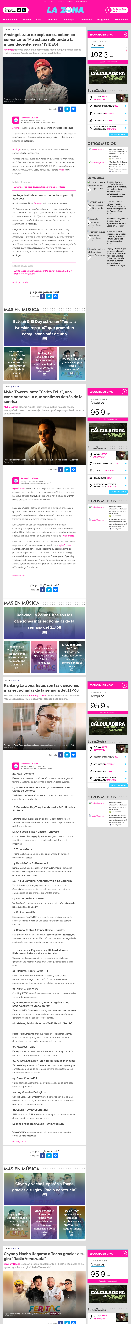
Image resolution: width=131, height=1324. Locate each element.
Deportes (52, 19)
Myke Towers (11, 407)
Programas (103, 19)
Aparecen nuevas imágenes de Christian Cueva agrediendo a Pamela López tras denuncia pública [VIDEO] (116, 237)
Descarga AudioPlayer (65, 2)
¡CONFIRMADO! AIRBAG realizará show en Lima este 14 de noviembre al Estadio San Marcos (118, 523)
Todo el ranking (118, 134)
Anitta (61, 170)
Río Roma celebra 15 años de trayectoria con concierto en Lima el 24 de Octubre (118, 152)
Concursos (86, 19)
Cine (38, 19)
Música (27, 19)
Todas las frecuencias (107, 62)
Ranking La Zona (20, 1141)
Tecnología (68, 19)
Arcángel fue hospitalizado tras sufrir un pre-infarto (39, 187)
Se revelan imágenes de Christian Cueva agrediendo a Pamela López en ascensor (117, 222)
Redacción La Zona (29, 118)
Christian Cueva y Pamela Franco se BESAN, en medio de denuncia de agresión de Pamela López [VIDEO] (116, 207)
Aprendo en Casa (48, 2)
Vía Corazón (116, 158)
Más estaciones (81, 2)
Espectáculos (10, 19)
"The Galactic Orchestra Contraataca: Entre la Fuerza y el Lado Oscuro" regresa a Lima (118, 165)
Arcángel (9, 49)
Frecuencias (121, 19)
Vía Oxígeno (116, 171)
